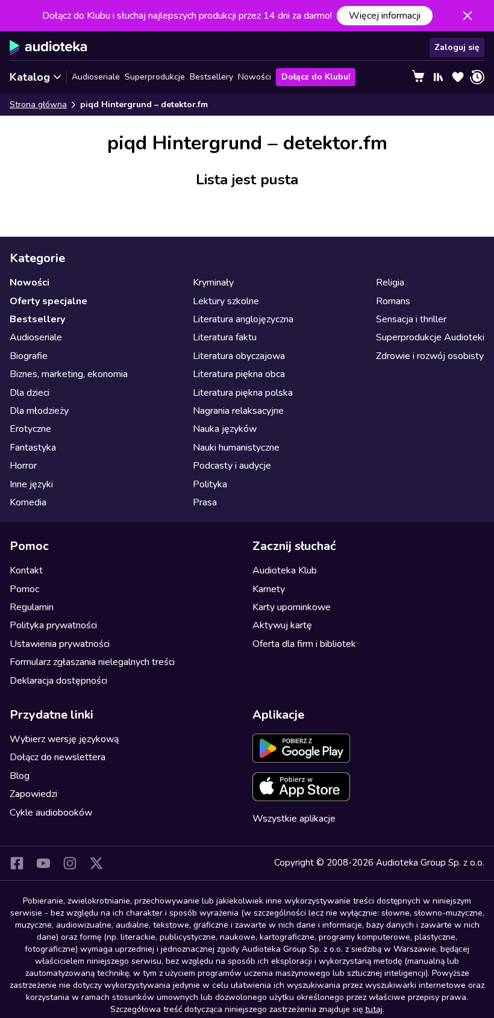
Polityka (210, 484)
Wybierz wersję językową (64, 739)
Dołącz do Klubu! (315, 77)
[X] (96, 863)
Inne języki (31, 484)
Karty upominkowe (291, 607)
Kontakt (26, 570)
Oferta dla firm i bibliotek (304, 644)
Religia (390, 282)
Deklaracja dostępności (58, 680)
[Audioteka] (48, 47)
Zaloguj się (457, 47)
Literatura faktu (225, 337)
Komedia (28, 502)
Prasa (205, 502)
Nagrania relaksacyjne (238, 410)
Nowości (254, 77)
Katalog (30, 77)
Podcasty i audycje (232, 465)
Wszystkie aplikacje (294, 818)
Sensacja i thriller (411, 319)
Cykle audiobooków (51, 812)
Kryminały (213, 282)
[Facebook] (17, 863)
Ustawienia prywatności (60, 644)
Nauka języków (225, 429)
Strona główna (38, 104)
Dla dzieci (29, 392)
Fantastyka (33, 447)
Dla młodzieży (39, 410)
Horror (23, 465)
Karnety (268, 589)
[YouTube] (43, 863)
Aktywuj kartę (282, 625)
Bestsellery (211, 77)
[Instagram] (70, 863)
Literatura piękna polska (243, 392)
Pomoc (24, 589)
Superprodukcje (155, 77)
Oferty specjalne (48, 301)
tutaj (374, 1009)
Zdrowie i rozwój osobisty (430, 356)
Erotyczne (30, 429)
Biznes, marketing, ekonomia (69, 374)
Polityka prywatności (53, 625)
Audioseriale (96, 77)
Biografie (29, 356)
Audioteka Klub (284, 570)
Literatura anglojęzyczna (243, 319)
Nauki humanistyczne (236, 447)
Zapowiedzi (33, 794)
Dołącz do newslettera (57, 757)
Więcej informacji (385, 15)
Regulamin (32, 607)
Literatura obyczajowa (239, 356)
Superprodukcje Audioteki (430, 337)
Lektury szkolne (226, 301)
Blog (20, 775)
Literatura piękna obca (239, 374)
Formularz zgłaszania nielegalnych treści (92, 662)
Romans (393, 301)
